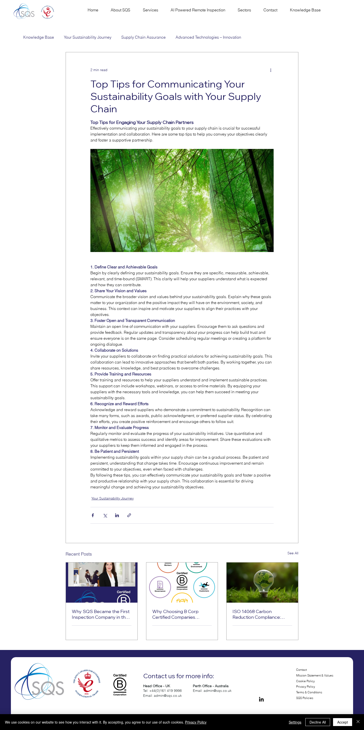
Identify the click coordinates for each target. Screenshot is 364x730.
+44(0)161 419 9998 (165, 690)
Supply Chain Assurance (143, 37)
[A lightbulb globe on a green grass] (262, 582)
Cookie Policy (305, 681)
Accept (342, 722)
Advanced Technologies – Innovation (208, 37)
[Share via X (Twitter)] (105, 515)
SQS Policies (304, 698)
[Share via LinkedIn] (117, 515)
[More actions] (271, 70)
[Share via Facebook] (92, 515)
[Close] (358, 722)
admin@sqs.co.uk (168, 695)
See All (292, 553)
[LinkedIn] (261, 699)
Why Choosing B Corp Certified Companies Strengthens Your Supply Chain (178, 614)
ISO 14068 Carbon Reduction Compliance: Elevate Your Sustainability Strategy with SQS (260, 614)
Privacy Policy (305, 686)
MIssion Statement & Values (314, 675)
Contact (301, 670)
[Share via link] (129, 515)
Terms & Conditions (309, 692)
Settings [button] (295, 722)
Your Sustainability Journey (87, 37)
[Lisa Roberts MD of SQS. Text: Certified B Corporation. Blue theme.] (101, 582)
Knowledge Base (38, 37)
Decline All (318, 722)
